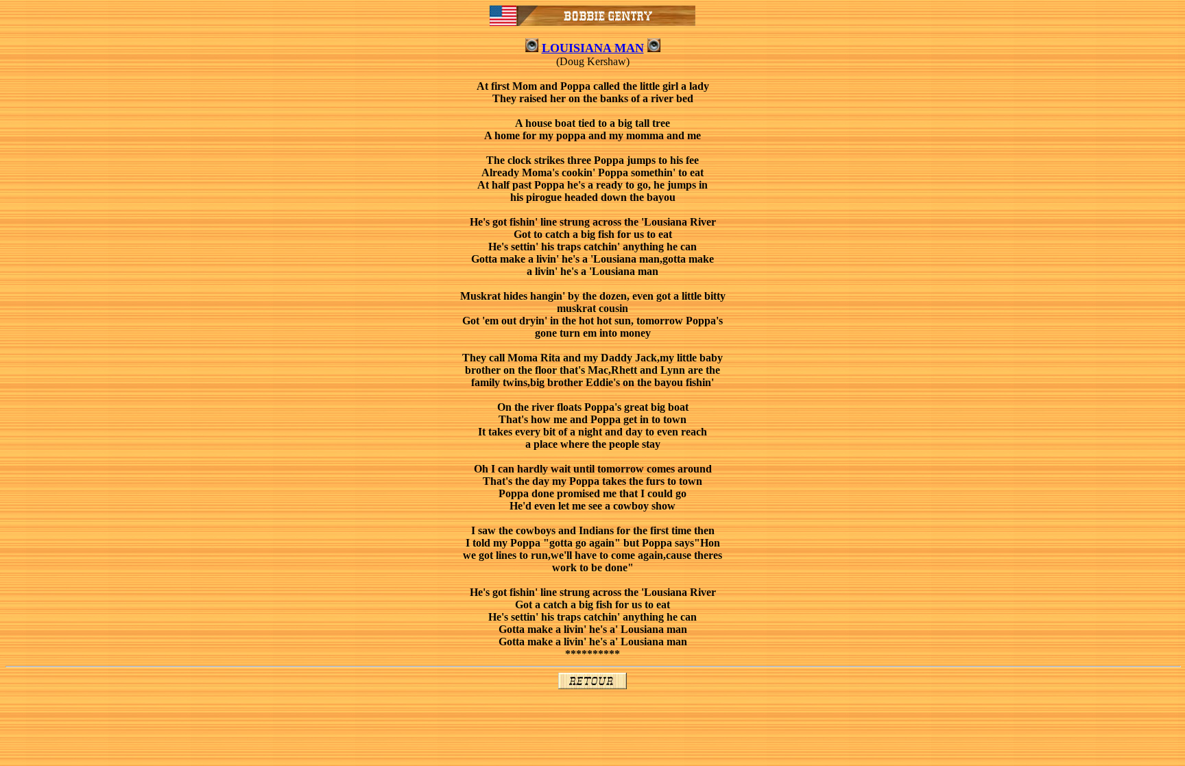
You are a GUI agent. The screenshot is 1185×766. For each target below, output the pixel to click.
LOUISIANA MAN (593, 48)
